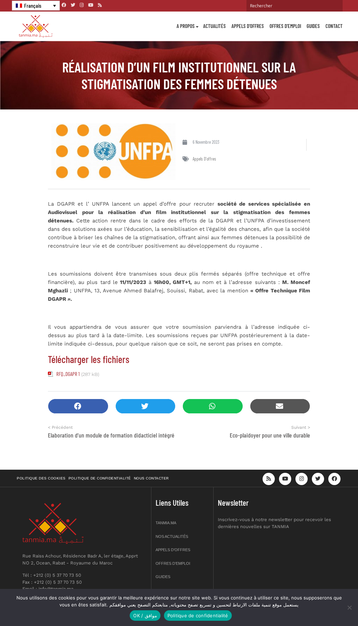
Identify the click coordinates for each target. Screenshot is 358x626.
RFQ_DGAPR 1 (68, 374)
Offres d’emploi (285, 26)
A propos (186, 26)
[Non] (349, 607)
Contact (334, 26)
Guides (313, 26)
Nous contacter (151, 478)
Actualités (214, 26)
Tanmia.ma (166, 523)
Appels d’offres (247, 26)
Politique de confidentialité (100, 478)
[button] (78, 406)
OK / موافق (145, 615)
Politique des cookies (41, 478)
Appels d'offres (204, 159)
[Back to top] (328, 604)
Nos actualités (172, 536)
